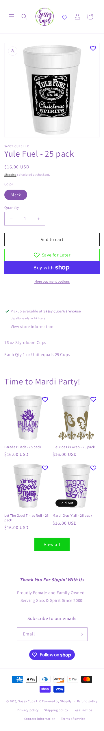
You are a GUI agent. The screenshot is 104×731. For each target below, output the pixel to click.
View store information (32, 326)
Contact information (39, 719)
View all (52, 544)
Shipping (10, 174)
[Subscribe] (81, 634)
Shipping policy (56, 710)
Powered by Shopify (57, 701)
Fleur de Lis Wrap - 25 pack (74, 447)
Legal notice (82, 710)
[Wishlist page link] (64, 16)
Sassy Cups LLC (29, 701)
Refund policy (87, 701)
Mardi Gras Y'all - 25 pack (72, 515)
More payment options (52, 281)
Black (15, 194)
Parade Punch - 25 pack (22, 447)
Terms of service (73, 719)
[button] (11, 16)
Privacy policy (28, 710)
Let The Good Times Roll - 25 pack (26, 517)
